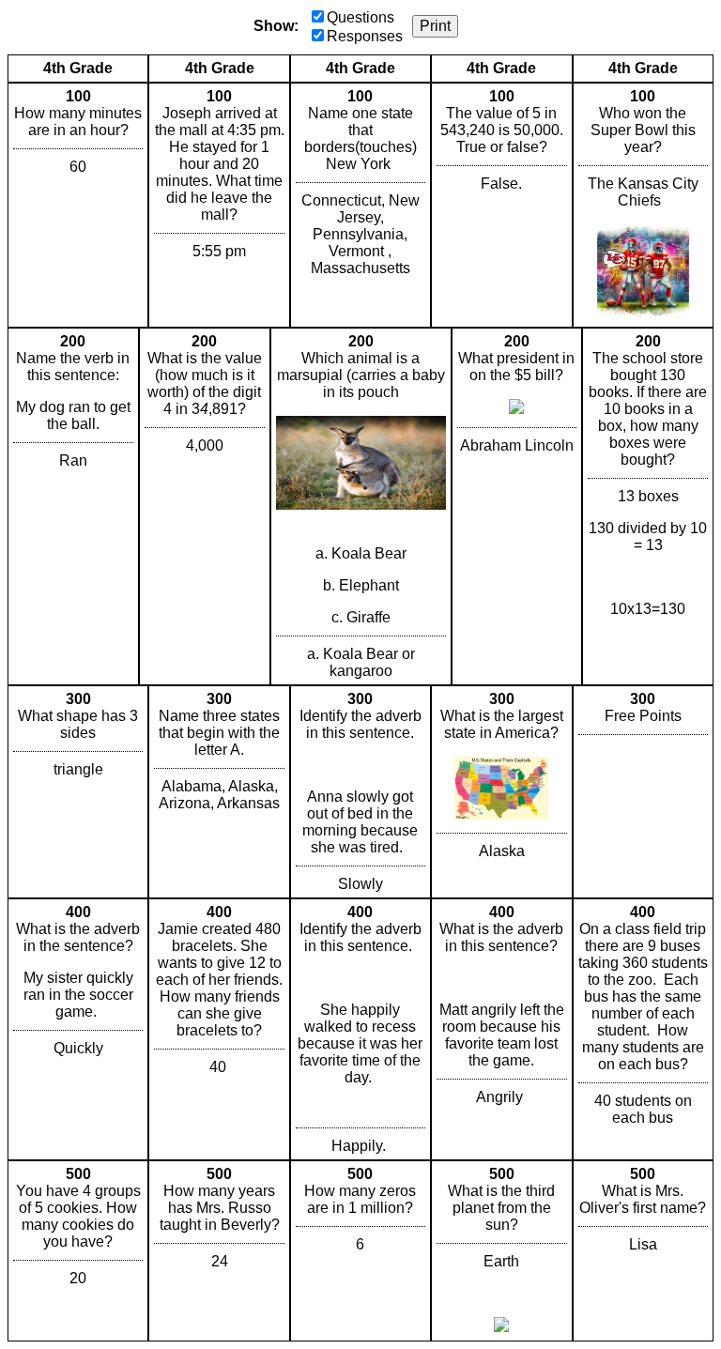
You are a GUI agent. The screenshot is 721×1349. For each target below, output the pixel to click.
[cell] (78, 205)
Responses (365, 36)
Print (435, 26)
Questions (360, 17)
